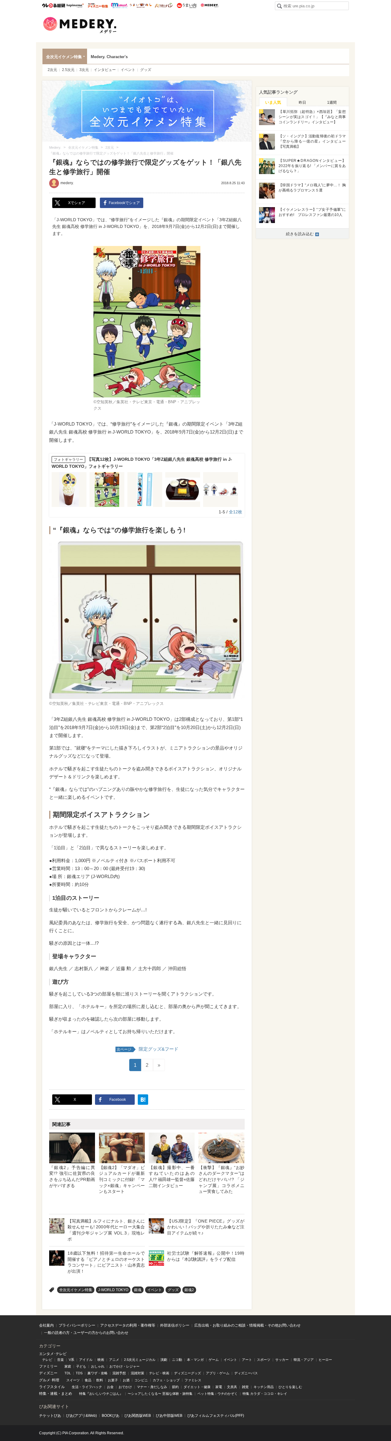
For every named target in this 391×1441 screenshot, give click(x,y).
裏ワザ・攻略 (97, 1373)
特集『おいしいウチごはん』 (101, 1393)
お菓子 (113, 1380)
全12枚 (235, 511)
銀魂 (137, 1290)
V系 (71, 1359)
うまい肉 (186, 5)
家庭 (67, 1366)
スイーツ (73, 1380)
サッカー (282, 1359)
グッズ (145, 70)
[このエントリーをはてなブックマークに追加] (143, 1099)
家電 (218, 1387)
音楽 (60, 1359)
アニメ (114, 1359)
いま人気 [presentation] (273, 102)
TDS (79, 1373)
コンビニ (141, 1380)
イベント (128, 70)
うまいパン (163, 5)
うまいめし (140, 5)
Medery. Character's (109, 56)
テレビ (47, 1359)
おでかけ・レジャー (124, 1366)
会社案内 (46, 1325)
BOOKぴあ (110, 1415)
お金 (110, 1387)
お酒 (126, 1380)
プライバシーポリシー (77, 1325)
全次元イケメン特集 (64, 56)
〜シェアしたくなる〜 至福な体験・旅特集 (160, 1393)
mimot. (119, 5)
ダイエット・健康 (197, 1387)
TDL (67, 1373)
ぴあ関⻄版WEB (137, 1415)
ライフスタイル (52, 1387)
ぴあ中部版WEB (169, 1415)
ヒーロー (325, 1359)
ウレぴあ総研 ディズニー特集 (97, 5)
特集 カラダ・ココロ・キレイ (265, 1393)
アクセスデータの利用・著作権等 (127, 1325)
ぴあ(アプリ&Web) (81, 1415)
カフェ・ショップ (166, 1380)
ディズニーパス (246, 1373)
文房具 (232, 1387)
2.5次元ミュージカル (139, 1359)
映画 (100, 1359)
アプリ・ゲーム (217, 1373)
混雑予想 (119, 1373)
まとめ (66, 1393)
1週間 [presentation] (332, 102)
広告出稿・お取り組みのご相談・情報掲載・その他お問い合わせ (247, 1325)
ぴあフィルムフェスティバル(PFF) (215, 1415)
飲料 (99, 1380)
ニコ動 (177, 1359)
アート (247, 1359)
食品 (88, 1380)
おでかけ (125, 1387)
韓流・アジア (304, 1359)
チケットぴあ (50, 1415)
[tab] (273, 101)
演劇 (163, 1359)
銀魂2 (189, 1290)
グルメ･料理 (49, 1380)
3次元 (84, 70)
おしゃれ (97, 1366)
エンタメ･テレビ (53, 1354)
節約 (175, 1387)
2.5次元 (68, 70)
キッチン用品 (264, 1387)
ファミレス (193, 1380)
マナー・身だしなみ (152, 1387)
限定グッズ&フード (147, 1049)
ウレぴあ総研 (53, 5)
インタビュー (105, 70)
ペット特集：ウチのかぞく (217, 1393)
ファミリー (48, 1366)
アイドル (86, 1359)
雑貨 (245, 1387)
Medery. (209, 5)
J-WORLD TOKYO (113, 1290)
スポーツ (263, 1359)
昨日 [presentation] (302, 102)
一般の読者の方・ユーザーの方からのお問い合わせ (86, 1333)
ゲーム (214, 1359)
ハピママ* (75, 5)
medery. (67, 183)
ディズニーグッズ (187, 1373)
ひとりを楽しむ (290, 1387)
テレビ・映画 (159, 1373)
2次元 (52, 70)
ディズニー (48, 1373)
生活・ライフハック (87, 1387)
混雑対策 (137, 1373)
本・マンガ (195, 1359)
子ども (81, 1366)
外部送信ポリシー (174, 1325)
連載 (53, 1393)
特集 (42, 1393)
